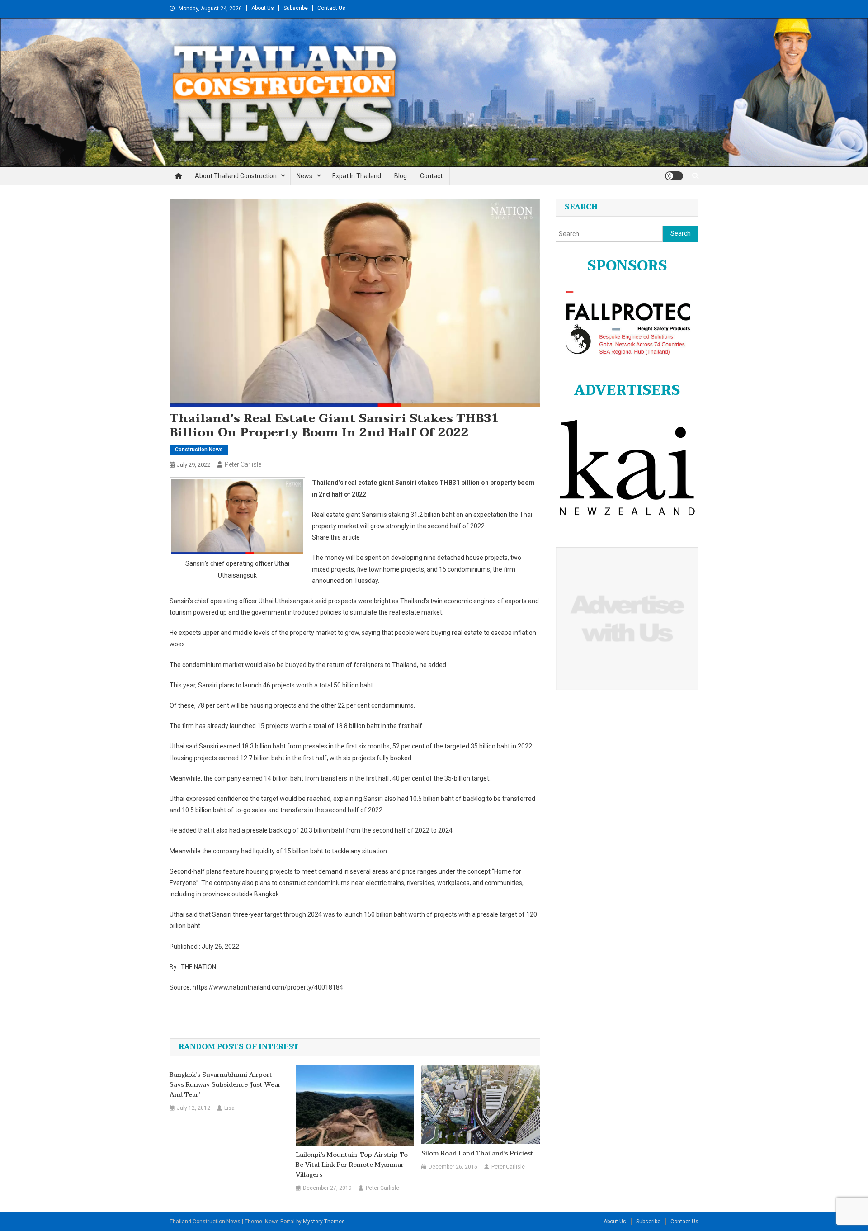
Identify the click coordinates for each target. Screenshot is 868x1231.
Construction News (199, 449)
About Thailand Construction (236, 176)
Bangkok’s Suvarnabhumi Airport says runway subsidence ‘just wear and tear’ (225, 1085)
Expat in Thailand (356, 176)
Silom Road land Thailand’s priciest (477, 1154)
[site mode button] (674, 175)
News (304, 176)
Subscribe (295, 8)
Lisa (229, 1108)
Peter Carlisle (243, 464)
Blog (400, 176)
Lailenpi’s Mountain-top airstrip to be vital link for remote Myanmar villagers (352, 1165)
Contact (431, 176)
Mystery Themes (324, 1221)
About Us (262, 8)
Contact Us (331, 8)
